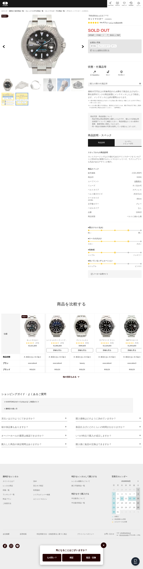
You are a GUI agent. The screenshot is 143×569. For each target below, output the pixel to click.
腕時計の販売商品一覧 (16, 11)
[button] (7, 84)
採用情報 (23, 534)
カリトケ (4, 11)
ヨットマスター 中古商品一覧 (55, 11)
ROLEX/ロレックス (96, 15)
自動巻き (138, 181)
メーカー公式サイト (100, 274)
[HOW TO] (117, 3)
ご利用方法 (7, 503)
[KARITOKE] (110, 3)
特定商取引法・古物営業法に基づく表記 (52, 534)
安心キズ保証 (38, 486)
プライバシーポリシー (85, 534)
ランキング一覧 (9, 494)
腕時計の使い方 (11, 409)
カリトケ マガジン (40, 499)
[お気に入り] (124, 3)
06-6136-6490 (124, 535)
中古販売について (78, 498)
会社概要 (6, 534)
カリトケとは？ (9, 481)
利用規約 (36, 490)
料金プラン (7, 499)
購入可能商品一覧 (78, 486)
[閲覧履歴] (131, 3)
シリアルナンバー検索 (41, 495)
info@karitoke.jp (125, 533)
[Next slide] (82, 46)
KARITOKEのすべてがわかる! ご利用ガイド (22, 402)
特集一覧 (6, 490)
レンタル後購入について (81, 481)
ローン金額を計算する (101, 50)
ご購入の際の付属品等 (98, 84)
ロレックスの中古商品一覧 (34, 11)
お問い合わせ (109, 534)
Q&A (35, 481)
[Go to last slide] (3, 46)
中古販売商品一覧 (78, 503)
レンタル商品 (8, 486)
